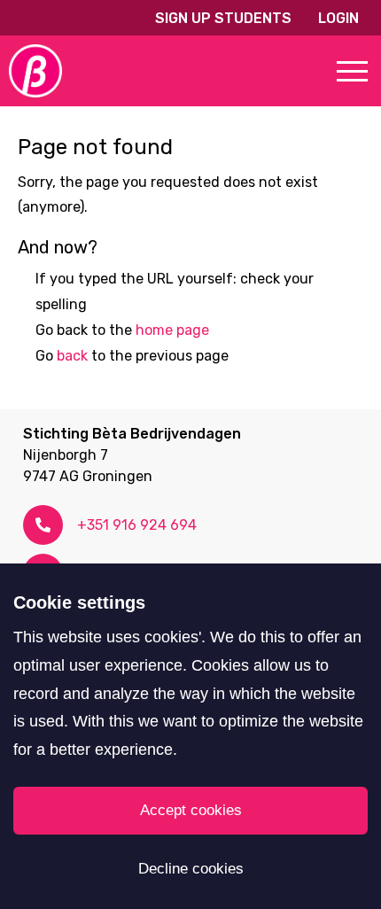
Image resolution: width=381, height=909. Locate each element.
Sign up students (223, 18)
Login (338, 18)
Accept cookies (191, 810)
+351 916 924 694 (137, 525)
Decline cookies (191, 868)
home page (172, 330)
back (72, 355)
